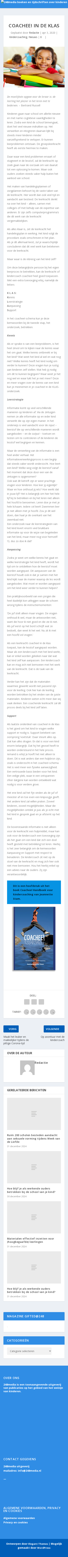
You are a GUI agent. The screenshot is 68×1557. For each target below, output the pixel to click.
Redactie (34, 32)
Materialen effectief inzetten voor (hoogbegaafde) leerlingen (30, 1240)
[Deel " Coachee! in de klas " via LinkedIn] (34, 1002)
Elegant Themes (38, 1543)
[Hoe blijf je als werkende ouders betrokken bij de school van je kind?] (34, 1167)
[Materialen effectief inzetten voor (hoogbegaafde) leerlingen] (34, 1217)
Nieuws (33, 37)
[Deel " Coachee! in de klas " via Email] (41, 1002)
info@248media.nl (29, 1470)
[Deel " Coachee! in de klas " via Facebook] (26, 1002)
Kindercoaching (18, 37)
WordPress (43, 1547)
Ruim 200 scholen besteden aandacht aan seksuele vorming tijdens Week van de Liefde (33, 1138)
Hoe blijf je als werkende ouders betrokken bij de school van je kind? (31, 1190)
